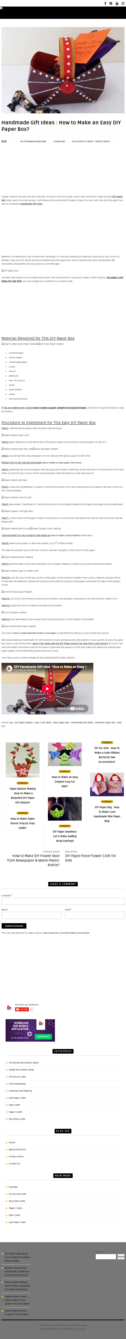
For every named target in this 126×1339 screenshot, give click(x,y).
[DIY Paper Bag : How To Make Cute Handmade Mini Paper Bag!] (107, 795)
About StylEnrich (17, 1149)
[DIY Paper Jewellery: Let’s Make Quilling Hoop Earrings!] (65, 820)
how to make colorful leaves (65, 535)
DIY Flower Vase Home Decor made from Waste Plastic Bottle (17, 1257)
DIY (8, 277)
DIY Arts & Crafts (84, 141)
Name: (4, 909)
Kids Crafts (14, 1105)
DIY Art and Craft (17, 1194)
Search (99, 1252)
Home (12, 1142)
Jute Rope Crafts (17, 1098)
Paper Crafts (102, 141)
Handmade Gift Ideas (82, 722)
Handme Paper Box (105, 722)
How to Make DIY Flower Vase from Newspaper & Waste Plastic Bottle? (33, 860)
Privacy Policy (16, 1156)
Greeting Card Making (20, 1090)
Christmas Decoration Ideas (24, 1062)
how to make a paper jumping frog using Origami (60, 407)
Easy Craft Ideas (43, 722)
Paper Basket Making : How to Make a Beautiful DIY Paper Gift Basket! (17, 1286)
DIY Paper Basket (24, 722)
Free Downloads (17, 1083)
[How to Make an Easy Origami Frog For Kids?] (65, 765)
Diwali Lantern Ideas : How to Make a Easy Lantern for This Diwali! (17, 1300)
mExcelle (81, 1329)
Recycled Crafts (17, 1119)
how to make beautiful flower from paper (34, 633)
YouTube (13, 1187)
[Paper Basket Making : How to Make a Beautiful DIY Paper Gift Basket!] (23, 777)
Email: (68, 909)
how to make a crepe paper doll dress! (62, 462)
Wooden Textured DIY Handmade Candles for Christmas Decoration (17, 1272)
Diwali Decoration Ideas (21, 1069)
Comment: (6, 895)
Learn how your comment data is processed (66, 933)
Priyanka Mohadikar (34, 141)
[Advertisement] (63, 170)
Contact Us (14, 1163)
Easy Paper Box (61, 722)
